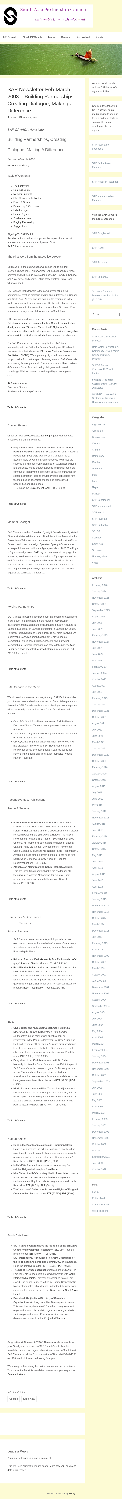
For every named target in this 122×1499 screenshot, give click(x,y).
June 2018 (97, 830)
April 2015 (97, 886)
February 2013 (100, 943)
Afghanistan (98, 424)
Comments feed (100, 1204)
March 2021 (98, 742)
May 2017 (97, 855)
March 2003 (98, 1113)
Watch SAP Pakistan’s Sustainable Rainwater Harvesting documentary (105, 398)
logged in (26, 1458)
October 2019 (99, 780)
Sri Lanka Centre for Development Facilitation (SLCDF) (105, 295)
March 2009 (98, 968)
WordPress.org (100, 1211)
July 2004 (97, 1018)
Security (96, 537)
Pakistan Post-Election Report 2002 (39, 987)
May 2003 (97, 1100)
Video (95, 562)
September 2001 (101, 1157)
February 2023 (100, 698)
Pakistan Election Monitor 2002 (37, 963)
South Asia (29, 1399)
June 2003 (97, 1094)
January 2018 (99, 842)
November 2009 (100, 956)
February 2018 (100, 836)
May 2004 (97, 1031)
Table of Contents (16, 407)
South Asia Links (22, 218)
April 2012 (97, 949)
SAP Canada (14, 1354)
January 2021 (99, 748)
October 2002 (99, 1144)
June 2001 (97, 1163)
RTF (22, 1056)
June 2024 (97, 654)
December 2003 (100, 1062)
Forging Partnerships (24, 222)
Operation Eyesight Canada (46, 532)
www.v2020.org (35, 552)
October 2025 (99, 604)
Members (65, 37)
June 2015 (97, 880)
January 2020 (99, 773)
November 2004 (100, 993)
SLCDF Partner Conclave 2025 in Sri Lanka (103, 369)
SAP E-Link (13, 246)
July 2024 (97, 648)
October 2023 (99, 679)
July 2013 (97, 937)
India (94, 475)
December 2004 (100, 987)
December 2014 (100, 905)
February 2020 (100, 767)
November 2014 (100, 912)
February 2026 (100, 585)
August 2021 (98, 723)
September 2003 (101, 1081)
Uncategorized (100, 556)
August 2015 (98, 874)
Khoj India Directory (54, 1318)
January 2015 (99, 899)
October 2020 (99, 761)
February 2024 (100, 667)
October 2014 (99, 918)
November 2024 (100, 641)
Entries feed (98, 1198)
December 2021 (100, 711)
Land (94, 481)
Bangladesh (98, 437)
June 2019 (97, 799)
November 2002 (100, 1138)
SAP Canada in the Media (27, 198)
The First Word (21, 186)
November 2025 (100, 597)
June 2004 (97, 1025)
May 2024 (97, 660)
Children (96, 449)
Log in (95, 1192)
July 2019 (97, 792)
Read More (52, 1169)
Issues (51, 37)
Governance (98, 468)
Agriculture (98, 431)
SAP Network (9, 37)
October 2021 (99, 717)
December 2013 (100, 930)
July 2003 (97, 1087)
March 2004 (98, 1044)
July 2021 (97, 729)
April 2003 (97, 1106)
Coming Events (21, 190)
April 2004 (97, 1037)
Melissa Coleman (45, 649)
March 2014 (98, 924)
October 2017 (99, 849)
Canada (13, 1399)
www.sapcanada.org (18, 165)
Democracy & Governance (27, 206)
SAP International (101, 506)
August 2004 (98, 1012)
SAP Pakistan (99, 262)
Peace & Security (22, 202)
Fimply (72, 1493)
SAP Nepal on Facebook (105, 182)
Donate (99, 37)
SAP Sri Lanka (100, 277)
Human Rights (21, 214)
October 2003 (99, 1075)
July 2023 (97, 692)
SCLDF (96, 531)
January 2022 (99, 704)
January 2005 (99, 981)
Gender (96, 462)
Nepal (95, 487)
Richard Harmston (17, 383)
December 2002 (100, 1131)
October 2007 (99, 974)
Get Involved (83, 37)
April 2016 (97, 868)
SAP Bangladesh (101, 233)
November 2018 (100, 817)
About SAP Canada (32, 37)
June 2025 (97, 629)
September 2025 (101, 610)
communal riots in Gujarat (45, 323)
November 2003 (100, 1069)
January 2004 (99, 1056)
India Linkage (20, 210)
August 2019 (98, 786)
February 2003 (100, 1119)
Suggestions (20, 226)
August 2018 (98, 824)
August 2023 (98, 685)
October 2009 (99, 962)
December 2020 (100, 755)
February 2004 (100, 1050)
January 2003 (99, 1125)
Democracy (98, 456)
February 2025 (100, 635)
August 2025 (98, 616)
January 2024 (99, 673)
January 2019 (99, 811)
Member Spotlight (22, 194)
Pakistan (96, 493)
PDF (37, 1056)
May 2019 (97, 805)
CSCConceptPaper (40, 488)
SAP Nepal (98, 248)
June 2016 (97, 861)
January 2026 (99, 591)
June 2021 (97, 736)
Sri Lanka (97, 550)
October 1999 (99, 1169)
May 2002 (97, 1150)
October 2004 (99, 1000)
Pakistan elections (17, 323)
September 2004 (101, 1006)
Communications (16, 1374)
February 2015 (100, 893)
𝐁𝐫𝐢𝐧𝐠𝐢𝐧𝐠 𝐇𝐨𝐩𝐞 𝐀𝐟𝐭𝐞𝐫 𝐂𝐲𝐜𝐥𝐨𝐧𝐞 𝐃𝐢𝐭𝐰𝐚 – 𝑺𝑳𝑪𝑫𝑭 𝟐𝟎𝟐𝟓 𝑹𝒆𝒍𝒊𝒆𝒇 (104, 383)
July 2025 (97, 623)
